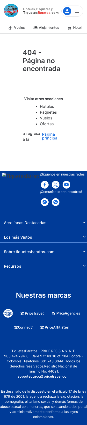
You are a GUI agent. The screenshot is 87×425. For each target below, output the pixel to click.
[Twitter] (55, 185)
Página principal (50, 136)
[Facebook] (45, 185)
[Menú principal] (72, 11)
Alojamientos (49, 27)
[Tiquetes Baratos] (12, 11)
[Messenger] (45, 202)
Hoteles (47, 106)
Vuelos (19, 27)
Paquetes (48, 112)
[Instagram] (66, 185)
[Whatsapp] (55, 202)
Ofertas (47, 123)
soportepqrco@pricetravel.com (43, 376)
